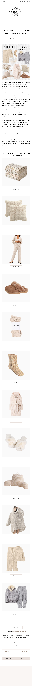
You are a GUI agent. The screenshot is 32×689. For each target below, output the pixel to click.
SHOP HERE (16, 189)
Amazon (7, 651)
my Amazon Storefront (19, 631)
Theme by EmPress (16, 687)
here (17, 642)
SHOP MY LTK (16, 627)
